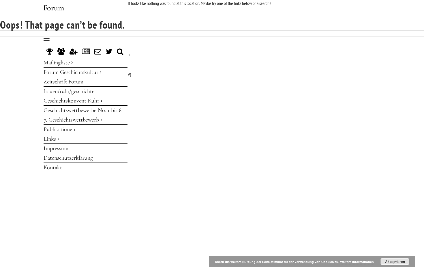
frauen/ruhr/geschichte (69, 91)
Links (50, 138)
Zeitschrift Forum (63, 81)
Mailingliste (57, 62)
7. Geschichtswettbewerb (72, 119)
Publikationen (59, 129)
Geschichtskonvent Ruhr (72, 100)
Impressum (56, 148)
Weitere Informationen (357, 262)
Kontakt (53, 167)
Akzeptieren (395, 261)
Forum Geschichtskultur (72, 72)
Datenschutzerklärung (68, 157)
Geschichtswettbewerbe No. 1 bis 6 (82, 110)
